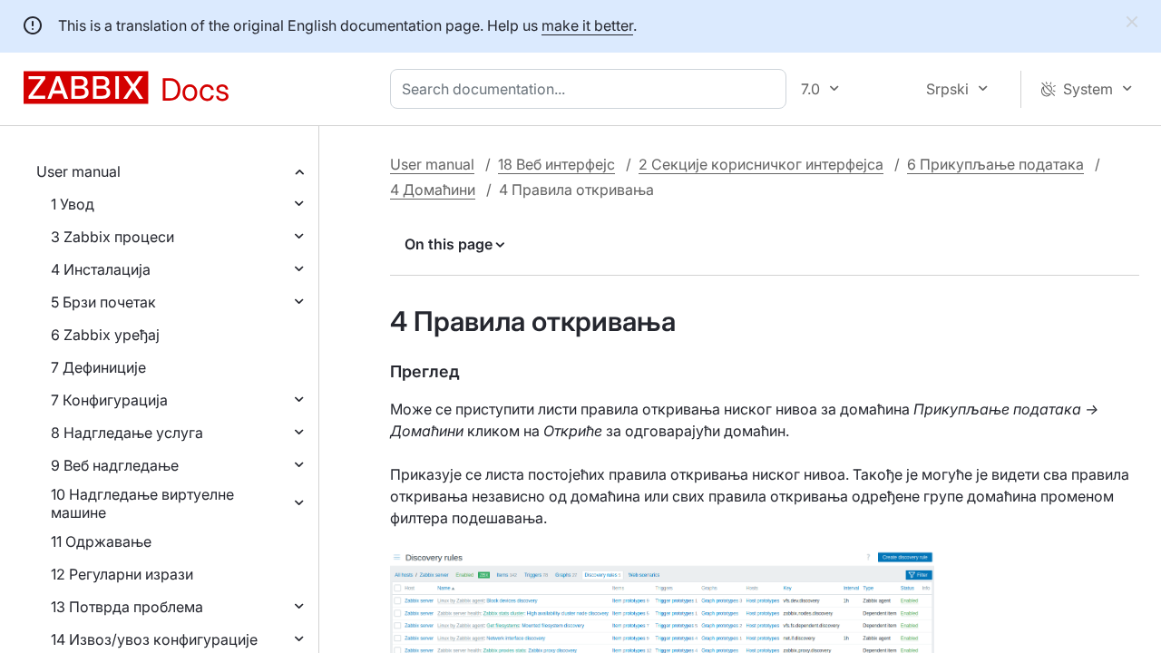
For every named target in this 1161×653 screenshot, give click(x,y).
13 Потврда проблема (127, 607)
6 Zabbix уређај (105, 335)
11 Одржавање (101, 541)
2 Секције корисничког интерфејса (761, 164)
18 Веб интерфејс (556, 164)
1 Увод (72, 204)
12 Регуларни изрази (122, 574)
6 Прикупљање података (995, 164)
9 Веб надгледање (115, 465)
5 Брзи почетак (103, 302)
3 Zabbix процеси (112, 237)
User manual (78, 171)
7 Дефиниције (98, 367)
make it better (587, 25)
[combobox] (592, 89)
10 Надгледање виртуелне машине (142, 503)
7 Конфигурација (109, 400)
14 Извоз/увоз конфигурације (154, 639)
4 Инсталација (101, 269)
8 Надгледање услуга (127, 433)
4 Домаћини (432, 189)
